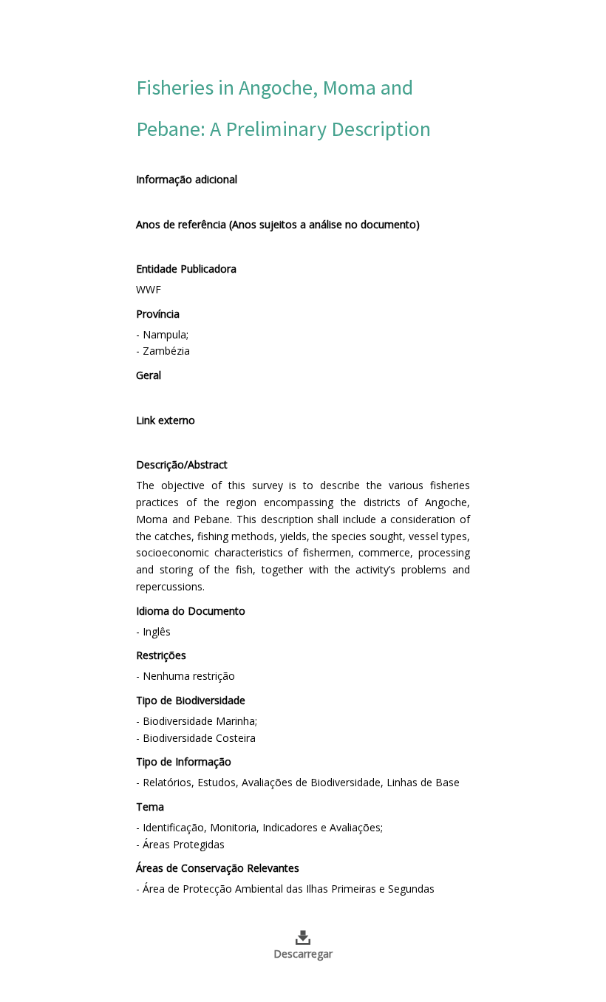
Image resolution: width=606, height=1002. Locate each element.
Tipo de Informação (183, 761)
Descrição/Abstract (182, 464)
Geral (148, 375)
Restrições (161, 655)
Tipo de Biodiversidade (190, 700)
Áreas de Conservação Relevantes (217, 868)
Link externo (165, 420)
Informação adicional (186, 179)
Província (158, 314)
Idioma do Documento (190, 611)
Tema (150, 807)
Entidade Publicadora (186, 269)
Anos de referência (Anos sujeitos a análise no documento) (278, 224)
